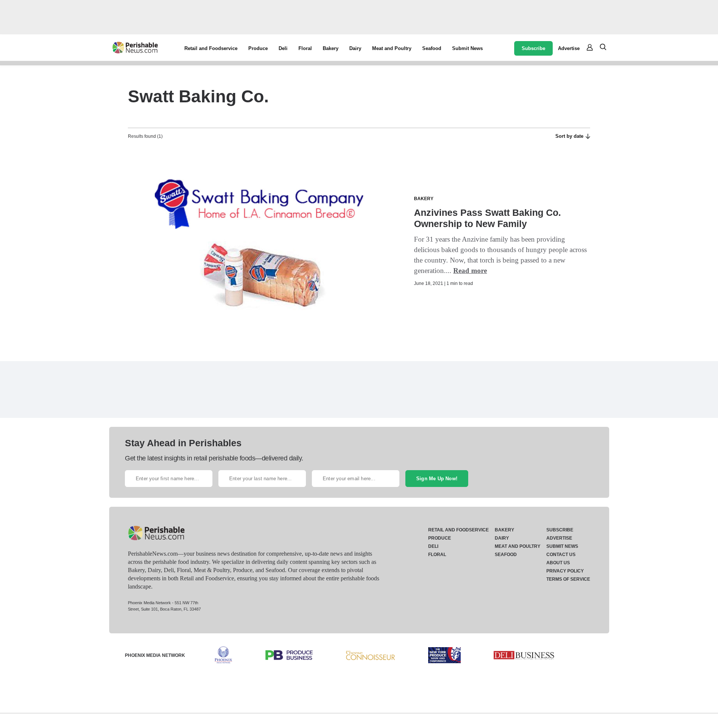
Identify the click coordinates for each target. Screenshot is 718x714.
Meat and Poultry (391, 48)
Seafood (431, 48)
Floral (305, 48)
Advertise (569, 48)
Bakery (330, 48)
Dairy (355, 48)
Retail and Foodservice (210, 48)
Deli (283, 48)
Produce (258, 48)
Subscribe (533, 48)
